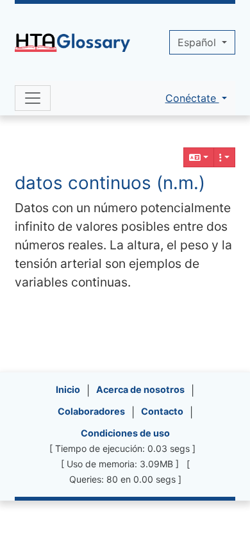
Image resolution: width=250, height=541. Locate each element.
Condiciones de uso (125, 433)
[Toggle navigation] (33, 98)
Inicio (68, 389)
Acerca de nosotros (140, 389)
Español (198, 42)
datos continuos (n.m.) (110, 183)
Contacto (162, 411)
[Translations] (198, 157)
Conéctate (192, 98)
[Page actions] (224, 157)
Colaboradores (91, 411)
